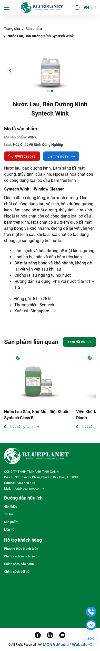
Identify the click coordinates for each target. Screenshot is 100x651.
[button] (89, 71)
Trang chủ (12, 29)
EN (93, 7)
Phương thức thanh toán (21, 549)
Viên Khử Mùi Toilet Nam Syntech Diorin (62, 414)
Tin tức (9, 514)
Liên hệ (9, 529)
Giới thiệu (10, 506)
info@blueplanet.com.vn (29, 488)
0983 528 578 (25, 483)
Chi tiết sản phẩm (46, 427)
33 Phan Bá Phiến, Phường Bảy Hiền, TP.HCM (46, 477)
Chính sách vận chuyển (20, 556)
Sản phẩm (34, 29)
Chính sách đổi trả (16, 571)
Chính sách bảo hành (19, 564)
